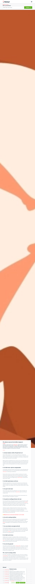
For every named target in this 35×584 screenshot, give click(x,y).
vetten (4, 540)
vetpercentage (20, 477)
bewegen (9, 531)
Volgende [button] (27, 7)
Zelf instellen (13, 582)
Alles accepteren (22, 582)
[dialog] (17, 576)
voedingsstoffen (17, 545)
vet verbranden (5, 555)
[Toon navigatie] (31, 1)
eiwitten (4, 522)
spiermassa (4, 471)
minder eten (15, 444)
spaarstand (18, 491)
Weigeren (17, 582)
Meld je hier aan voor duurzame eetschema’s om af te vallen (14, 514)
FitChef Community (6, 2)
